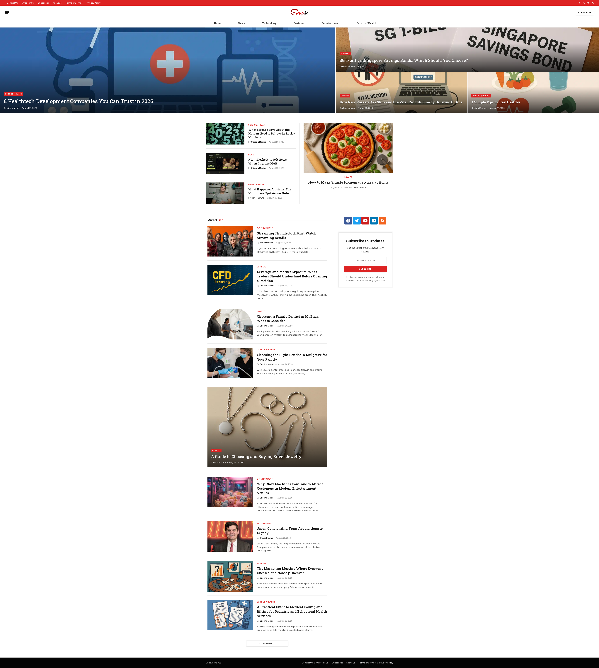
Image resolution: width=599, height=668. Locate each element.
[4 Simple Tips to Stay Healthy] (533, 92)
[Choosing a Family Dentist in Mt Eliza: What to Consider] (230, 324)
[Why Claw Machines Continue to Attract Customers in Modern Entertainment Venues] (230, 492)
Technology (269, 23)
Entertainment (330, 23)
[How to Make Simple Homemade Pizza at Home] (348, 148)
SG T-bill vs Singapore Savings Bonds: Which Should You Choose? (404, 60)
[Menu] (7, 12)
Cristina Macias (11, 108)
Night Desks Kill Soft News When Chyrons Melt (267, 161)
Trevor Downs (257, 198)
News (241, 23)
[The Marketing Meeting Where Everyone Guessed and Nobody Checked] (230, 576)
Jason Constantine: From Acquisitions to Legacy (290, 530)
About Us (57, 2)
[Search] (593, 3)
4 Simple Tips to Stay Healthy (495, 102)
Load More (266, 643)
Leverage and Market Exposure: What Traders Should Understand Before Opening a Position (292, 276)
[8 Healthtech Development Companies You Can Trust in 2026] (167, 70)
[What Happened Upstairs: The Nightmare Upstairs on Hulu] (225, 193)
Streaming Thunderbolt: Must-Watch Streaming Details (287, 235)
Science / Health (367, 23)
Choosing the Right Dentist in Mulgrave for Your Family (292, 357)
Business (299, 23)
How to (345, 96)
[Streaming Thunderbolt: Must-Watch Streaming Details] (230, 241)
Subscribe (585, 12)
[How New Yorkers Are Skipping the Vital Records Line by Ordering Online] (401, 92)
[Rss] (382, 220)
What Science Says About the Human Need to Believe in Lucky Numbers (271, 133)
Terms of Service (74, 2)
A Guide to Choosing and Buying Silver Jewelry (256, 456)
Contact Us (12, 2)
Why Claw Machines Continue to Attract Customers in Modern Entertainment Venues (290, 488)
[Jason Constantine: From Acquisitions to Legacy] (230, 536)
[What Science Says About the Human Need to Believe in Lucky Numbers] (225, 134)
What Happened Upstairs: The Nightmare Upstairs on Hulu (269, 191)
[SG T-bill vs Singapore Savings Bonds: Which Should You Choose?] (467, 49)
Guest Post (43, 2)
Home (217, 23)
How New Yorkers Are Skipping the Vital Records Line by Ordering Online (401, 102)
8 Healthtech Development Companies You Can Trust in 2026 (78, 101)
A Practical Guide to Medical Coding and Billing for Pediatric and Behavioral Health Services (292, 611)
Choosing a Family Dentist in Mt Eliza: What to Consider (288, 318)
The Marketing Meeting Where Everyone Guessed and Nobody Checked (290, 570)
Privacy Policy (93, 2)
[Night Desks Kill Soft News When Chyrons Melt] (225, 163)
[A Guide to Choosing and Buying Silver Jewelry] (267, 427)
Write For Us (28, 2)
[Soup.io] (299, 13)
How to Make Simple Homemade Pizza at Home (348, 182)
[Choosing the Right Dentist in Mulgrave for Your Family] (230, 363)
